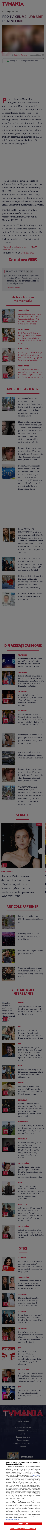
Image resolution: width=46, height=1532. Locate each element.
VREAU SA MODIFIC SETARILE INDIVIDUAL (23, 1529)
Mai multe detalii (35, 1475)
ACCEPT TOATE (23, 1524)
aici (18, 1489)
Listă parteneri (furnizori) (12, 1519)
